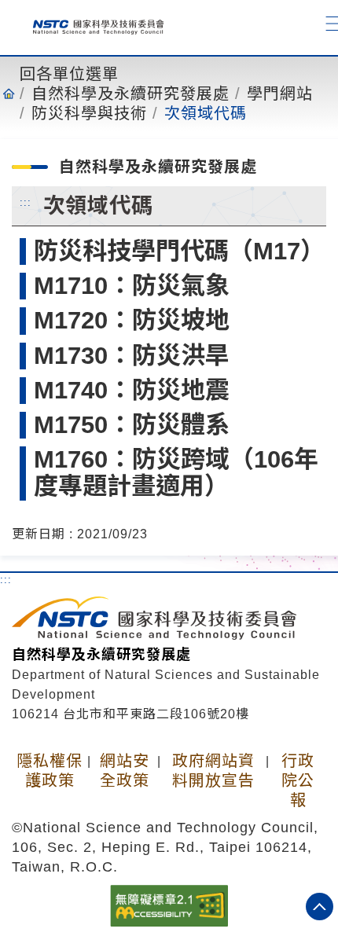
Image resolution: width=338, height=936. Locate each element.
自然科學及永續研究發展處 (130, 93)
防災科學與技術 (89, 113)
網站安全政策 (124, 770)
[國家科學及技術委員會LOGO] (91, 24)
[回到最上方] (319, 906)
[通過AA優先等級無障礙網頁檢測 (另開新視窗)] (169, 904)
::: (25, 201)
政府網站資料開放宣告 (213, 770)
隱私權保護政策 (50, 770)
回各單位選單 (69, 74)
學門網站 (280, 93)
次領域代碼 (205, 113)
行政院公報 (297, 780)
